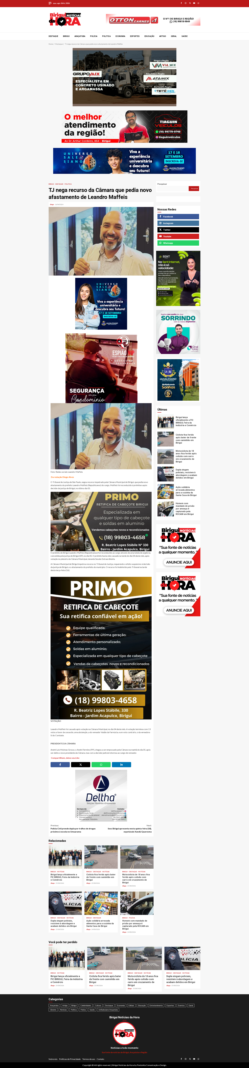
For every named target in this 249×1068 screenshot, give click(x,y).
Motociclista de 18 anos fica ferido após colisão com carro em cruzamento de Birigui (137, 857)
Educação (149, 36)
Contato (100, 1059)
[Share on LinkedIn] (121, 764)
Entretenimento (156, 1005)
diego (52, 204)
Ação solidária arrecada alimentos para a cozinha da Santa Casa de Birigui (101, 903)
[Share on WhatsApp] (101, 764)
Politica (106, 36)
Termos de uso (88, 1059)
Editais (131, 1005)
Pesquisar (162, 184)
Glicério (53, 1010)
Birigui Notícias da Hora (123, 1065)
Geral (174, 36)
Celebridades (85, 1005)
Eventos (181, 1005)
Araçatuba (79, 36)
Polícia (93, 36)
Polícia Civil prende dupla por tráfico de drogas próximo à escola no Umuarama (73, 828)
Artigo (162, 36)
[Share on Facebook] (60, 764)
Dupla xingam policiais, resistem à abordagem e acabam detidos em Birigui (65, 903)
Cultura (98, 1005)
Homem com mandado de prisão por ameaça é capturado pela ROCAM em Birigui (137, 903)
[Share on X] (80, 764)
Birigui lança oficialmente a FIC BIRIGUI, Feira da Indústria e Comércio (65, 857)
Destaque (53, 36)
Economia (120, 36)
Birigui (66, 36)
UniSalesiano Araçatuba (108, 1010)
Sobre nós (53, 1059)
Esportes (135, 36)
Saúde (185, 36)
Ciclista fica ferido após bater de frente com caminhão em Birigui (101, 857)
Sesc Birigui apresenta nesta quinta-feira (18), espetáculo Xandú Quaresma (130, 828)
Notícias (60, 871)
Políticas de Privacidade (70, 1059)
